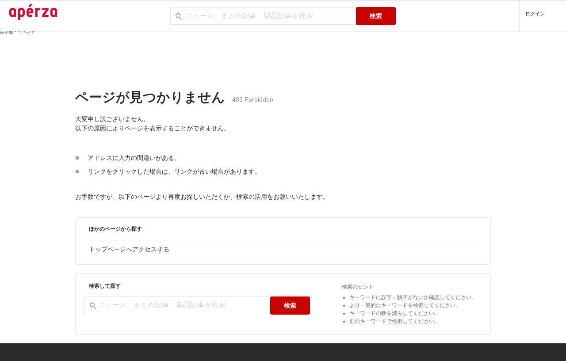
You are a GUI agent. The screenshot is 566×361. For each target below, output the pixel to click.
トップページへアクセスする (129, 249)
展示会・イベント (17, 31)
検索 (376, 15)
